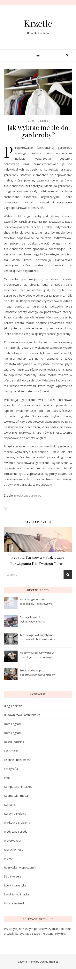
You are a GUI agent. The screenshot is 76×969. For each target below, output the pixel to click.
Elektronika (11, 751)
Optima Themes (49, 961)
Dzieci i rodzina (14, 742)
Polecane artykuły (53, 933)
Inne (7, 778)
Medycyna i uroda (15, 831)
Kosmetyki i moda (16, 795)
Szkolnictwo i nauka (16, 894)
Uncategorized (14, 903)
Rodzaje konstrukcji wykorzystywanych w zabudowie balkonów (32, 619)
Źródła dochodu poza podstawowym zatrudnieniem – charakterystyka (37, 673)
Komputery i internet (18, 787)
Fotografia (11, 769)
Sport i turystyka (15, 885)
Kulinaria (9, 804)
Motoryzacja (12, 840)
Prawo (8, 858)
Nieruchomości (13, 849)
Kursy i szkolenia (15, 813)
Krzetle (38, 23)
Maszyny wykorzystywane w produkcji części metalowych (37, 655)
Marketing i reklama (17, 822)
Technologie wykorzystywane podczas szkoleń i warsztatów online (38, 637)
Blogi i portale (13, 706)
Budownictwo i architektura (22, 715)
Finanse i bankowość (17, 760)
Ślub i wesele (12, 876)
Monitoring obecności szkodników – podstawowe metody (36, 602)
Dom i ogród (38, 121)
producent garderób (28, 495)
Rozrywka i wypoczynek (20, 867)
